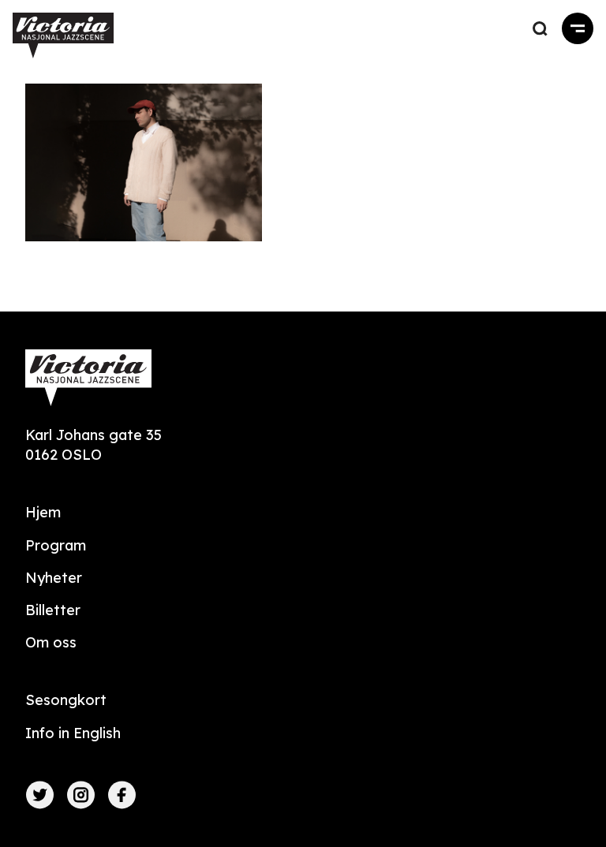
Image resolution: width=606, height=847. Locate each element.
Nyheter (53, 578)
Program (55, 545)
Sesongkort (66, 700)
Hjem (43, 512)
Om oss (51, 642)
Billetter (52, 610)
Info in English (73, 733)
